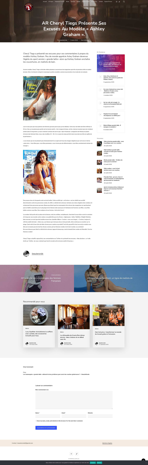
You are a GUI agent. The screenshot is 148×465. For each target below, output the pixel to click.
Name (37, 413)
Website (90, 413)
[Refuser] (146, 462)
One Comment (85, 40)
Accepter (93, 462)
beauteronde (63, 40)
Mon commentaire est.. (42, 390)
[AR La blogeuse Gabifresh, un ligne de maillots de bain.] (111, 278)
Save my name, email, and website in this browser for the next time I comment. (60, 421)
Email (64, 413)
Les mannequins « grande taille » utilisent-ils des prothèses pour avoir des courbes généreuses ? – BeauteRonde (56, 374)
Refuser (99, 462)
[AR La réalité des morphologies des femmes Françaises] (37, 278)
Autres (74, 17)
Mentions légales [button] (107, 443)
